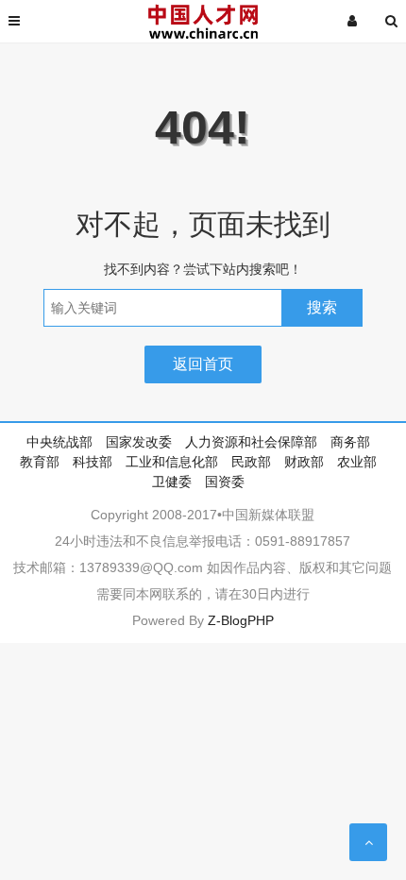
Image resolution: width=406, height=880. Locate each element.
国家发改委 (139, 441)
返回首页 (203, 364)
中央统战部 (59, 441)
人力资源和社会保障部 (251, 441)
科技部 (92, 461)
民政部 (251, 461)
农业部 (357, 461)
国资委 (225, 481)
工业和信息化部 (172, 461)
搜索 (322, 307)
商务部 (350, 441)
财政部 (304, 461)
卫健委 (172, 481)
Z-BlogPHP (241, 620)
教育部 (39, 461)
